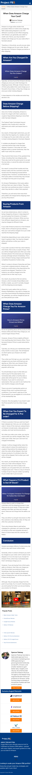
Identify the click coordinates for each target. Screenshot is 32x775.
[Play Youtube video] (16, 599)
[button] (30, 3)
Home (3, 7)
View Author (16, 688)
